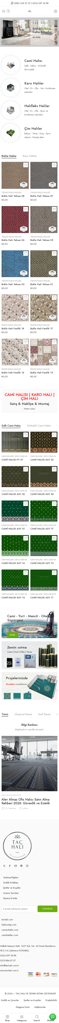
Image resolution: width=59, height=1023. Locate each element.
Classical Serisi (23, 714)
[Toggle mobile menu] (4, 11)
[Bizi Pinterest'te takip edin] (21, 866)
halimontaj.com (9, 924)
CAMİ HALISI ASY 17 (41, 528)
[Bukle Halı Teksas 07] (44, 175)
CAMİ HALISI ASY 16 (13, 563)
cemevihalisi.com (10, 929)
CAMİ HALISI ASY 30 (42, 494)
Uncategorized (11, 795)
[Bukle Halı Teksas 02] (15, 263)
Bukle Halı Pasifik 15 (41, 372)
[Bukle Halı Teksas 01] (44, 263)
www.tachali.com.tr (9, 970)
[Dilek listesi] (25, 165)
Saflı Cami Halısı (11, 426)
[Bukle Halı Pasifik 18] (15, 307)
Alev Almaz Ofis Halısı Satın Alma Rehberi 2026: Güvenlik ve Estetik (26, 801)
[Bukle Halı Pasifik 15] (44, 352)
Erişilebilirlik (51, 1000)
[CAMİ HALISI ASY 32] (15, 476)
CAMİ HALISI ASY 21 (13, 528)
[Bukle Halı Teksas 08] (15, 175)
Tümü (5, 714)
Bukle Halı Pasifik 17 (41, 328)
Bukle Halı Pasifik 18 (13, 328)
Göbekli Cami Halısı (39, 426)
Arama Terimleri (11, 893)
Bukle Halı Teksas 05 (41, 240)
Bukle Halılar (9, 156)
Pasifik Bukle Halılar (11, 325)
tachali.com (7, 919)
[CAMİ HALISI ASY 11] (44, 580)
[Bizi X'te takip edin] (4, 866)
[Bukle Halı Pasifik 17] (44, 307)
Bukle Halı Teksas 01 (41, 284)
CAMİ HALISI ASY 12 (13, 597)
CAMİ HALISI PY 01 (12, 459)
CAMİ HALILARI (8, 456)
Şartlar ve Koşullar (12, 887)
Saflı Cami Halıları (23, 456)
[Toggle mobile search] (8, 11)
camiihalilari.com (10, 935)
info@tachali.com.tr (9, 965)
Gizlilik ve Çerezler (10, 1000)
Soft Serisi (44, 714)
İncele (12, 634)
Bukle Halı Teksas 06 (13, 240)
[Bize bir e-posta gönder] (15, 865)
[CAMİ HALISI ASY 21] (15, 511)
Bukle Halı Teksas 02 (13, 284)
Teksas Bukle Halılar (11, 192)
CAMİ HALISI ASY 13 (41, 563)
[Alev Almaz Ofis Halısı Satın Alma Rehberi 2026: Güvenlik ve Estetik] (29, 763)
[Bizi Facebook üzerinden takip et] (9, 866)
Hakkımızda (39, 1007)
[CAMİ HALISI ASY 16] (15, 545)
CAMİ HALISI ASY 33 (41, 459)
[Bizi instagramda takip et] (27, 865)
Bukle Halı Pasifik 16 (13, 372)
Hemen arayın (29, 408)
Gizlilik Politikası (10, 882)
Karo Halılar (30, 156)
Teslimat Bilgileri (10, 877)
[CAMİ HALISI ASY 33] (44, 442)
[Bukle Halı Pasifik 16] (15, 352)
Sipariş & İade (10, 898)
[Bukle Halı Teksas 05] (44, 219)
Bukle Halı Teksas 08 (13, 196)
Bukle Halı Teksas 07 (41, 196)
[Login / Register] (55, 11)
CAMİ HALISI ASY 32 (13, 494)
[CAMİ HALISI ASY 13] (44, 545)
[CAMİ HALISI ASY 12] (15, 580)
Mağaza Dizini (23, 1007)
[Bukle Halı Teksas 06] (15, 219)
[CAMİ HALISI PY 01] (15, 442)
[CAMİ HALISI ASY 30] (44, 476)
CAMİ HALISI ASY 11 (41, 597)
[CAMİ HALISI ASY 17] (44, 511)
